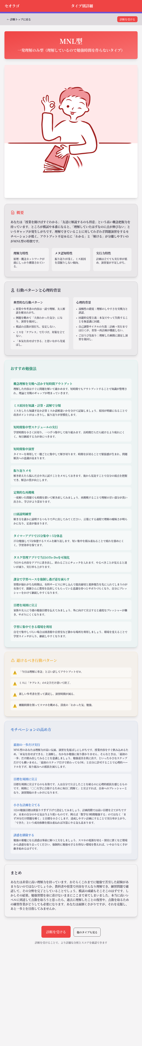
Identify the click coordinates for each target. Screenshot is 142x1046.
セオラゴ (12, 6)
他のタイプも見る (87, 932)
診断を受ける (127, 19)
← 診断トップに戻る (19, 19)
